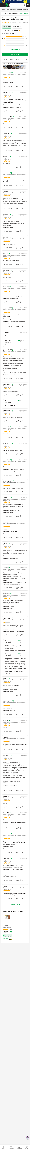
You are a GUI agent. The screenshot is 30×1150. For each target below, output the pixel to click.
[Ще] (27, 19)
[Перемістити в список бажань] (11, 916)
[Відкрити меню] (2, 5)
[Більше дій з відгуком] (25, 86)
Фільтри (16, 54)
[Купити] (11, 932)
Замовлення (11, 1148)
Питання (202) (17, 26)
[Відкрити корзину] (27, 5)
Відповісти (9, 86)
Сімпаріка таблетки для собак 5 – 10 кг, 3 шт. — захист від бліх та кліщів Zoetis (7, 926)
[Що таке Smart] (10, 939)
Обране (26, 1148)
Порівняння (19, 1148)
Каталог (3, 1148)
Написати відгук (15, 49)
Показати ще (15, 904)
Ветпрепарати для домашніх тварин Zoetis (17, 9)
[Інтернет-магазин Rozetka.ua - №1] (6, 5)
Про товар (5, 13)
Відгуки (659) (7, 26)
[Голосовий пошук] (24, 5)
